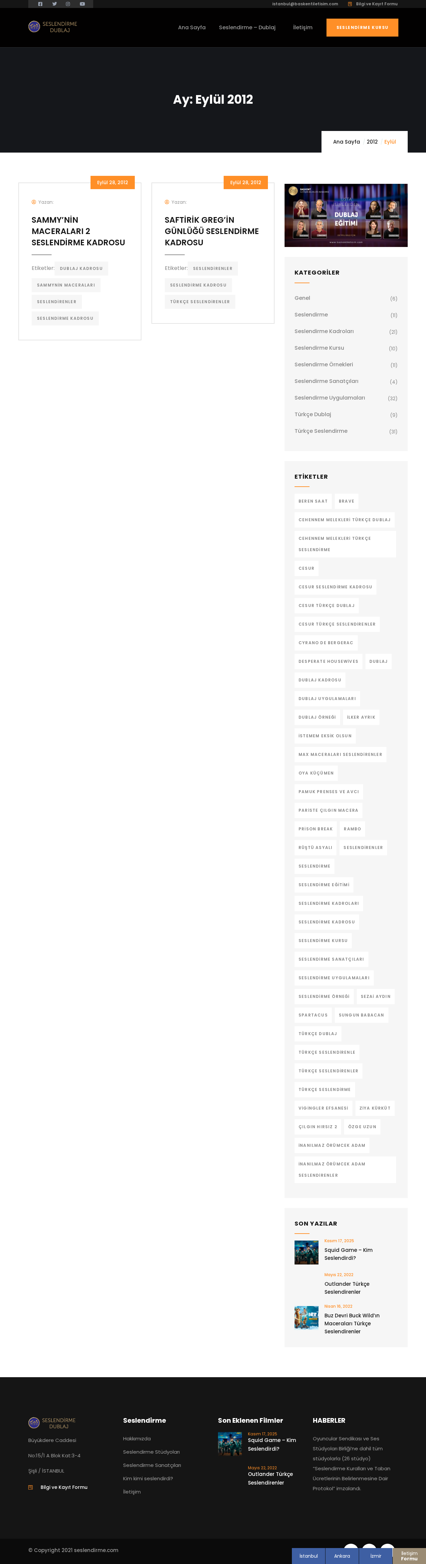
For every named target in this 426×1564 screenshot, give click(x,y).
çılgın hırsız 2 (318, 1127)
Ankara (342, 1556)
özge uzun (362, 1127)
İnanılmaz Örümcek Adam (332, 1145)
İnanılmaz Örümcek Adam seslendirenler (332, 1169)
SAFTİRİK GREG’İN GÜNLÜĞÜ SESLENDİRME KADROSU (212, 231)
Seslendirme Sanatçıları (326, 381)
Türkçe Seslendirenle (327, 1052)
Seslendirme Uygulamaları (330, 398)
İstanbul (309, 1556)
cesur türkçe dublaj (327, 605)
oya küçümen (316, 773)
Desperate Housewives (328, 661)
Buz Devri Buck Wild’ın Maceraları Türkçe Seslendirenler (352, 1323)
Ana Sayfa (346, 141)
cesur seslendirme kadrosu (335, 587)
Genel (302, 298)
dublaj (378, 661)
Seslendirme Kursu (362, 27)
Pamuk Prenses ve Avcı (329, 791)
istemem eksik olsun (325, 736)
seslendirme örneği (324, 996)
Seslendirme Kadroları (324, 331)
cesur (307, 568)
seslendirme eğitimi (324, 885)
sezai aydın (376, 996)
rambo (352, 829)
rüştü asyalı (315, 847)
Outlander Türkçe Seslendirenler (346, 1287)
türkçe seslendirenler (200, 301)
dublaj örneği (317, 717)
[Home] (53, 27)
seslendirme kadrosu (65, 318)
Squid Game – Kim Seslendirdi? (348, 1254)
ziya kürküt (375, 1108)
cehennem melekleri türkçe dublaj (345, 520)
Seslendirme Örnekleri (324, 364)
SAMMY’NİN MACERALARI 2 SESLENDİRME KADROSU (78, 231)
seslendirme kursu (323, 940)
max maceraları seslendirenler (340, 754)
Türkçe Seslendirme (321, 431)
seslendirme (314, 866)
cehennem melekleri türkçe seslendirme (335, 544)
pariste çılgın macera (328, 810)
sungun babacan (361, 1015)
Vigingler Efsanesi (323, 1108)
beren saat (313, 501)
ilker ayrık (361, 717)
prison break (316, 829)
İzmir (375, 1556)
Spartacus (313, 1015)
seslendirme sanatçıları (331, 959)
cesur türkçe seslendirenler (337, 624)
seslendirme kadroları (329, 903)
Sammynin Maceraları (66, 285)
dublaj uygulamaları (327, 698)
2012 (372, 141)
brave (346, 501)
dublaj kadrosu (81, 268)
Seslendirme (311, 314)
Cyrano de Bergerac (326, 643)
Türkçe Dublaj (313, 414)
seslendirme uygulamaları (334, 978)
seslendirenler (57, 301)
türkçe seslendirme (325, 1089)
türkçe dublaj (318, 1033)
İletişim (409, 1556)
